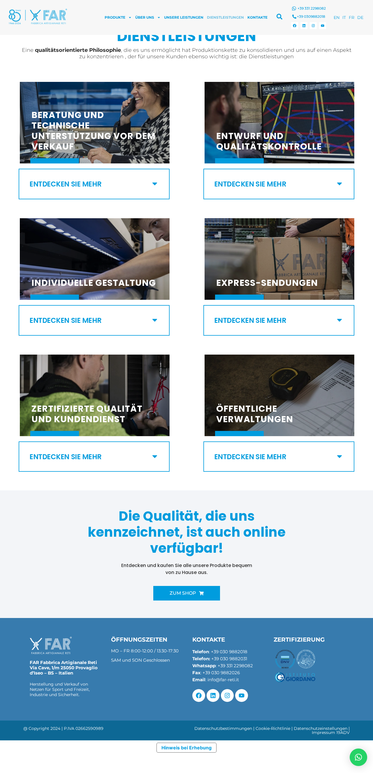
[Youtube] (322, 25)
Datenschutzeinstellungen (320, 728)
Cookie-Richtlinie (273, 728)
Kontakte (257, 17)
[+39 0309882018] (294, 17)
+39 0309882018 (311, 16)
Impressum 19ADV (331, 732)
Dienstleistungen (225, 17)
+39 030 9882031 (229, 658)
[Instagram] (313, 25)
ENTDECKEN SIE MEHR (65, 184)
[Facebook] (294, 25)
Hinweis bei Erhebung (186, 748)
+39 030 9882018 (229, 651)
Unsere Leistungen (183, 17)
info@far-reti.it (223, 679)
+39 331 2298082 (312, 8)
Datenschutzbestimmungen (223, 728)
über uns (144, 17)
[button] (94, 184)
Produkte (115, 17)
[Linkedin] (303, 25)
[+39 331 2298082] (294, 8)
